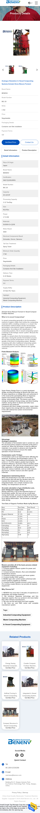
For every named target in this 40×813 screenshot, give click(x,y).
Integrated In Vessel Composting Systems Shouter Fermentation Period (29, 694)
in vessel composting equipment (16, 624)
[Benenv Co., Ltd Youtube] (22, 755)
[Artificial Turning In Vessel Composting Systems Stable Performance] (10, 681)
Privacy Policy (16, 792)
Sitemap (25, 792)
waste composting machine (14, 620)
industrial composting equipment (17, 615)
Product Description (29, 150)
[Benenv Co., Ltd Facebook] (17, 755)
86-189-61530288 (12, 768)
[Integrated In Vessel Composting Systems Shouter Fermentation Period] (30, 681)
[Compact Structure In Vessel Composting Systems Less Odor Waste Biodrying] (10, 711)
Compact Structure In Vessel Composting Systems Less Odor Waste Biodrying (10, 724)
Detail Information (10, 150)
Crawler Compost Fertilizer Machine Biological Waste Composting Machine (29, 665)
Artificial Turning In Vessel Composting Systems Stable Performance (10, 694)
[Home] (20, 744)
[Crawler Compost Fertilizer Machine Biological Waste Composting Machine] (30, 651)
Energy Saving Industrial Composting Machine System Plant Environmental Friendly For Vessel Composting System (10, 665)
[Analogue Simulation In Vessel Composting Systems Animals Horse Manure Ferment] (20, 42)
